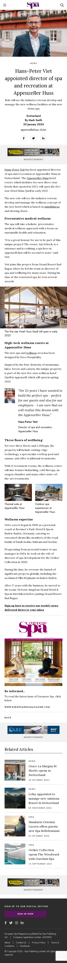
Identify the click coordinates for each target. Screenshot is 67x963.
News (33, 63)
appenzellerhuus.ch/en (33, 130)
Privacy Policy (38, 942)
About (7, 942)
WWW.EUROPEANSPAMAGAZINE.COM (27, 707)
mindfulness (52, 206)
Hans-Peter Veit (15, 169)
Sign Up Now (25, 913)
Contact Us (21, 942)
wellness (31, 353)
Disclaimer (25, 946)
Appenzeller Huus (38, 178)
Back (8, 717)
